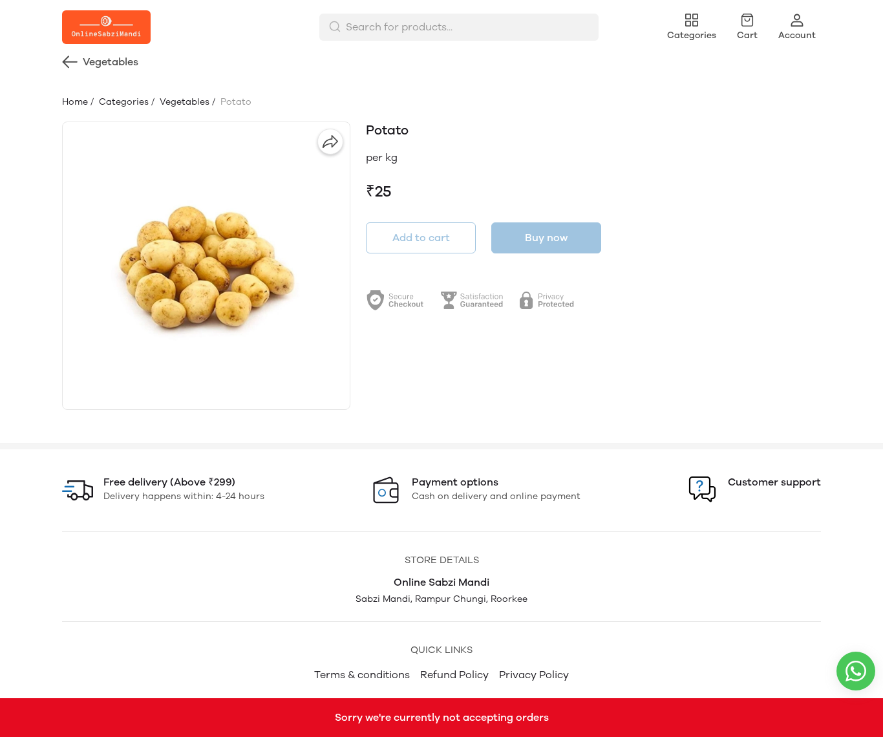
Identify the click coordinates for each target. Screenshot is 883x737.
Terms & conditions (362, 674)
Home (75, 101)
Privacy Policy (534, 674)
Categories (122, 101)
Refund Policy (454, 674)
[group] (206, 265)
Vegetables (183, 101)
